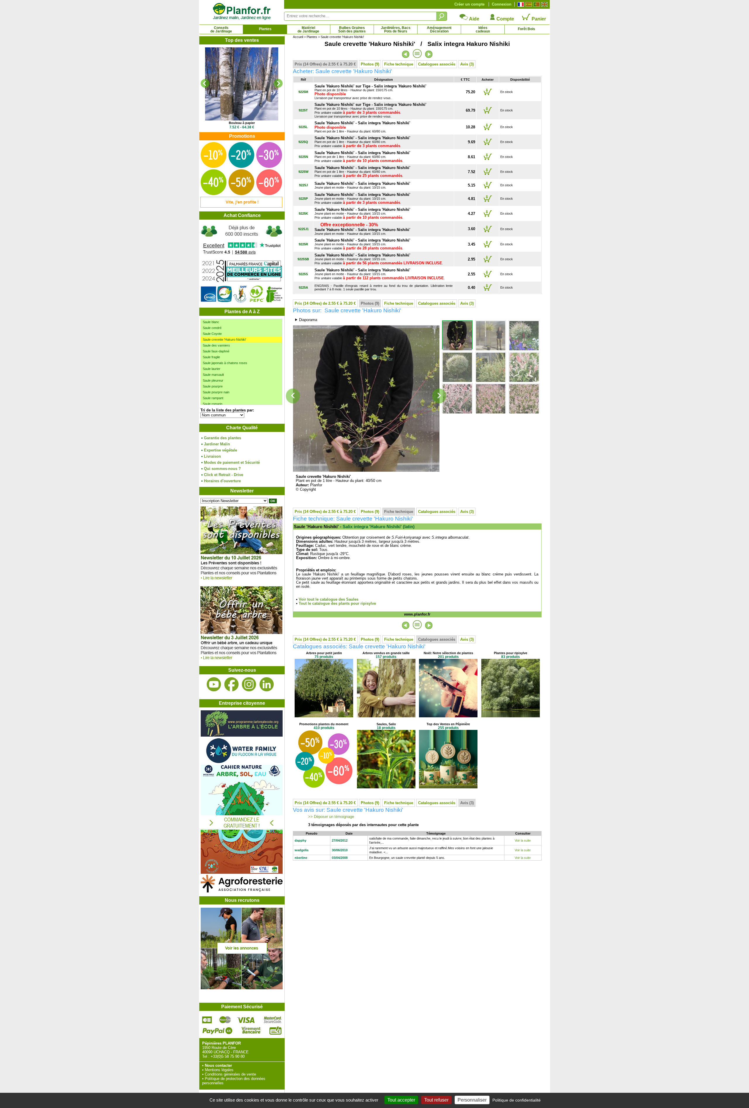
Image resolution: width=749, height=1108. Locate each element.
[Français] (520, 4)
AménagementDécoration (439, 29)
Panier (538, 18)
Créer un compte (469, 4)
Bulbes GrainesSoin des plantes (352, 29)
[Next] (278, 83)
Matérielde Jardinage (308, 29)
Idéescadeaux (483, 29)
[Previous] (205, 83)
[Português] (536, 4)
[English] (544, 4)
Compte (504, 18)
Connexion (501, 4)
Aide (473, 18)
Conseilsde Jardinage (221, 29)
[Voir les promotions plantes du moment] (241, 206)
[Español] (528, 4)
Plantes (265, 29)
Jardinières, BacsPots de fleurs (395, 29)
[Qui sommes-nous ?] (241, 264)
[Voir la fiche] (241, 83)
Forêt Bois (526, 29)
